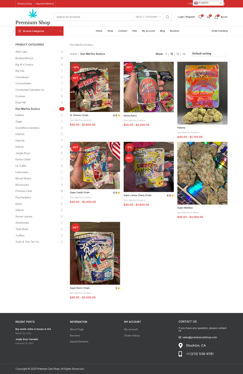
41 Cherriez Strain (79, 115)
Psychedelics (23, 197)
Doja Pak (20, 102)
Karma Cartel (22, 159)
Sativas (19, 210)
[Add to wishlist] (115, 66)
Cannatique (22, 77)
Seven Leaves (23, 216)
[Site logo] (32, 16)
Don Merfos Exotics (27, 108)
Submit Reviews (79, 341)
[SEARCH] (167, 17)
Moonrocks (22, 184)
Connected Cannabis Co (29, 89)
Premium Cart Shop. (48, 368)
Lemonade (21, 172)
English (203, 2)
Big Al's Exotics (24, 64)
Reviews (75, 335)
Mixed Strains (23, 178)
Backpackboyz (24, 58)
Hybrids (20, 140)
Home (74, 53)
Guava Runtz (130, 115)
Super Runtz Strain (80, 288)
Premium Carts (23, 191)
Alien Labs (21, 51)
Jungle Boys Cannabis (26, 339)
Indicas (19, 146)
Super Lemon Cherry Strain (137, 195)
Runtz (18, 203)
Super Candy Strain (80, 192)
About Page (77, 329)
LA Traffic (21, 165)
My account (131, 329)
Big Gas (19, 70)
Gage (18, 121)
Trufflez (20, 235)
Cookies (20, 96)
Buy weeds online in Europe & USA (33, 329)
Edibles (19, 115)
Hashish (20, 134)
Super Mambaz (185, 207)
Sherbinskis (22, 222)
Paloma (181, 127)
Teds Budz (21, 229)
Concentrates (23, 83)
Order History (132, 335)
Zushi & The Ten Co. (27, 241)
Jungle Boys (22, 153)
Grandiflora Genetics (27, 127)
